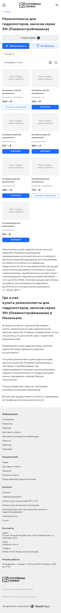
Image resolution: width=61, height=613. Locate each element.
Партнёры (7, 449)
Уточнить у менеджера (16, 107)
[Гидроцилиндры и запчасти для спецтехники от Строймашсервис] (30, 5)
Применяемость (18, 46)
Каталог (6, 492)
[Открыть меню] (4, 5)
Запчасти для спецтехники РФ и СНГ (20, 501)
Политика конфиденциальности (17, 589)
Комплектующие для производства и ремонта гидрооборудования (24, 510)
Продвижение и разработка (16, 606)
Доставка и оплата (11, 432)
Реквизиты (7, 424)
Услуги (5, 520)
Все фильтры (47, 46)
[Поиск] (57, 5)
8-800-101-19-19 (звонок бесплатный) (20, 552)
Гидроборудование (11, 497)
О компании (8, 419)
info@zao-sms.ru (10, 544)
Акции (5, 462)
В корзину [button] (45, 107)
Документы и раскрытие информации (20, 436)
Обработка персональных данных (19, 597)
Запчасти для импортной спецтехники (20, 505)
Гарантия (6, 428)
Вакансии (6, 445)
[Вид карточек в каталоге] (50, 62)
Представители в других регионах (19, 479)
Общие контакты (10, 475)
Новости (6, 440)
